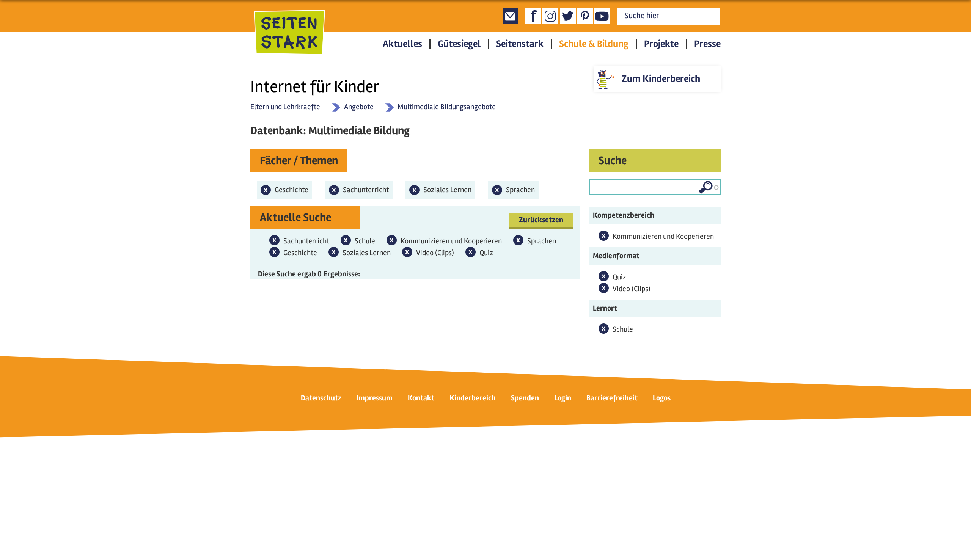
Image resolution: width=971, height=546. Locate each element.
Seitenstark (520, 44)
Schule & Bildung (593, 44)
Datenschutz (321, 398)
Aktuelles (402, 44)
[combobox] (655, 187)
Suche (613, 161)
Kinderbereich (472, 398)
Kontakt (421, 398)
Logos (662, 398)
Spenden (525, 398)
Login (562, 398)
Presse (707, 44)
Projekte (661, 44)
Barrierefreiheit (612, 398)
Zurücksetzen (541, 219)
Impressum (375, 398)
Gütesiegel (459, 44)
